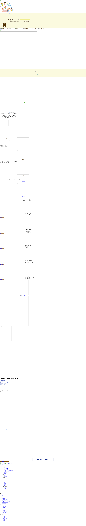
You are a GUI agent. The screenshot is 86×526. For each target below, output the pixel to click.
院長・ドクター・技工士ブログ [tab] (5, 382)
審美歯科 (5, 484)
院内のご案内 (6, 468)
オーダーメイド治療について (8, 470)
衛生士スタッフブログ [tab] (3, 384)
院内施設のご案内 (5, 499)
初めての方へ (6, 475)
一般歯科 (5, 482)
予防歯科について (6, 478)
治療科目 (3, 515)
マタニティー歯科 (5, 518)
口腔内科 (5, 485)
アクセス (5, 487)
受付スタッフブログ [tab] (3, 383)
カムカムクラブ (4, 512)
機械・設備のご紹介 (7, 469)
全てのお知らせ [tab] (2, 380)
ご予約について (6, 488)
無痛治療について (6, 471)
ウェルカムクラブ (5, 511)
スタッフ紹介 (6, 472)
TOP (2, 495)
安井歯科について (6, 467)
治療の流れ (5, 476)
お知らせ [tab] (1, 381)
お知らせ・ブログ (6, 473)
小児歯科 (5, 483)
